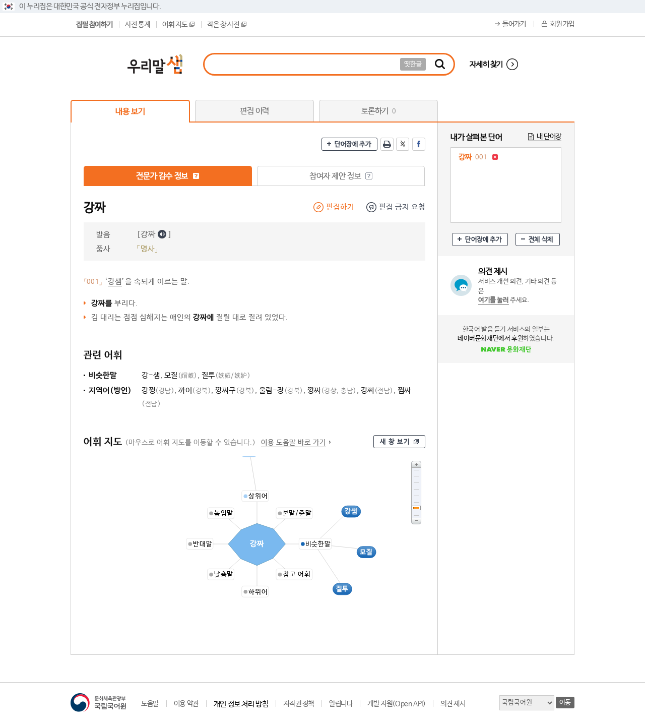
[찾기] (440, 64)
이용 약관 (186, 704)
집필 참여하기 (94, 25)
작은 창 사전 (223, 25)
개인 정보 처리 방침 (241, 704)
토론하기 (378, 111)
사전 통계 (137, 25)
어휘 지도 (174, 25)
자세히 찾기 (486, 64)
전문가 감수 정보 (162, 176)
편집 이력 (254, 111)
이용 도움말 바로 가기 (293, 443)
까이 (194, 390)
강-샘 (151, 375)
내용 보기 (130, 111)
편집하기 (340, 207)
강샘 (115, 281)
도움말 (150, 704)
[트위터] (402, 144)
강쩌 (377, 390)
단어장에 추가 (353, 144)
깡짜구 (235, 390)
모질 (181, 375)
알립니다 (340, 704)
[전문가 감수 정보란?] (196, 175)
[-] (416, 521)
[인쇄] (387, 144)
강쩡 (158, 390)
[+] (416, 464)
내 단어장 (549, 137)
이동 (565, 702)
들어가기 (514, 24)
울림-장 (281, 390)
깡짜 (332, 390)
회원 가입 (562, 24)
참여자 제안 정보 (336, 176)
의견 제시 (452, 704)
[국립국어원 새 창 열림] (98, 702)
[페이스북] (418, 144)
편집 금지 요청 (402, 207)
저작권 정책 (298, 704)
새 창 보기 (395, 442)
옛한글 (413, 64)
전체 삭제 (541, 240)
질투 (226, 375)
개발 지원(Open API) (396, 704)
